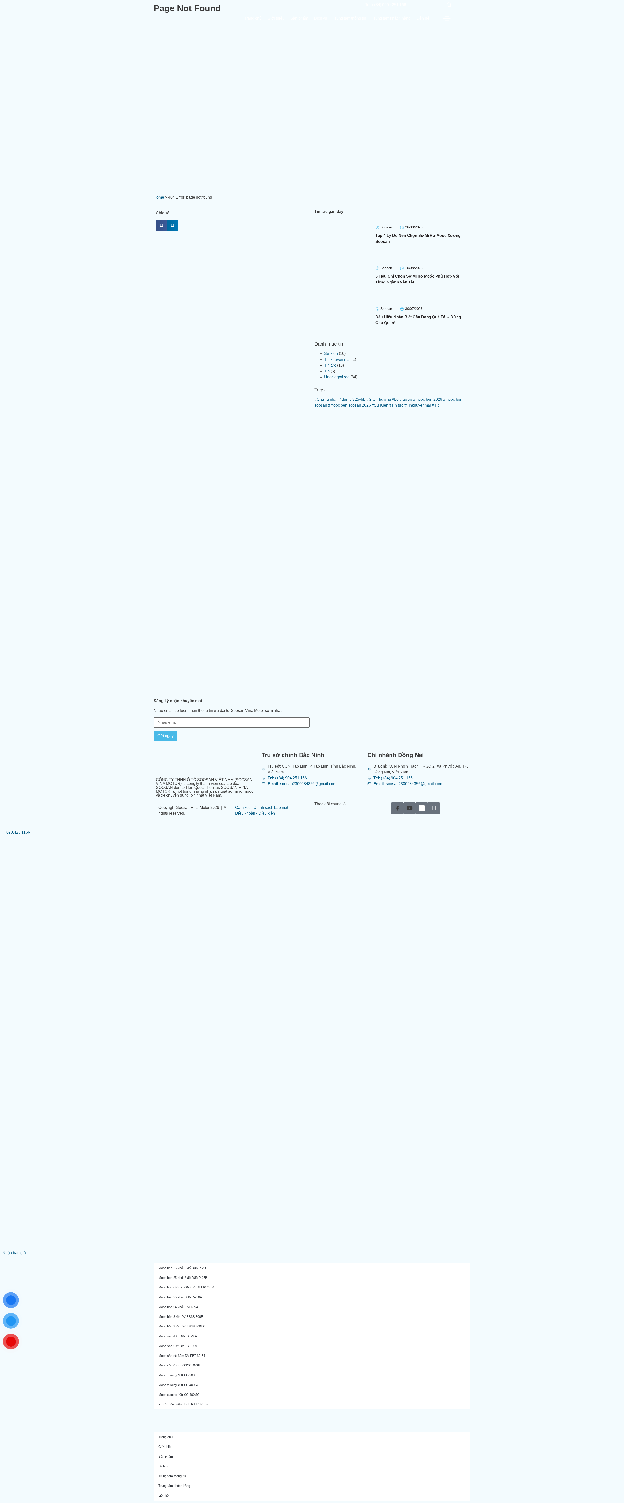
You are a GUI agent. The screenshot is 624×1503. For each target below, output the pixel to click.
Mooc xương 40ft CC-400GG (178, 1385)
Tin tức (330, 365)
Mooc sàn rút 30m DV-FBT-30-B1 (181, 1355)
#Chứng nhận (326, 399)
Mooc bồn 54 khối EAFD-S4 (178, 1307)
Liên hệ (422, 18)
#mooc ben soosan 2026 (349, 405)
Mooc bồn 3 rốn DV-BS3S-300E (180, 1316)
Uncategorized (337, 377)
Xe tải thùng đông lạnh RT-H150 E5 (183, 1404)
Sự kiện (331, 353)
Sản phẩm (299, 18)
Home (159, 197)
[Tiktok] (434, 808)
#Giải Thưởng (378, 399)
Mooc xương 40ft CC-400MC (178, 1394)
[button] (161, 225)
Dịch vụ (320, 18)
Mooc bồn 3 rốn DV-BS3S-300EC (181, 1326)
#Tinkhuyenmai (417, 405)
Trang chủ (253, 18)
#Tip (435, 405)
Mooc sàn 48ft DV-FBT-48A (177, 1336)
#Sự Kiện (380, 405)
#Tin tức (396, 405)
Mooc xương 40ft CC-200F (177, 1375)
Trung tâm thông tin (349, 18)
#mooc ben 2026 (427, 399)
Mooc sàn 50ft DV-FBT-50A (177, 1346)
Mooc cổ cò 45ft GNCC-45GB (179, 1365)
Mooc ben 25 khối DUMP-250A (180, 1297)
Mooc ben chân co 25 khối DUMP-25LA (186, 1287)
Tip (327, 371)
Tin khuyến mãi (337, 359)
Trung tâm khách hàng (391, 18)
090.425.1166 (17, 832)
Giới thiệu (275, 18)
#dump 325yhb (352, 399)
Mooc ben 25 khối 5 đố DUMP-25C (182, 1268)
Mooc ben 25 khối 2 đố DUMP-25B (182, 1277)
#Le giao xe (402, 399)
